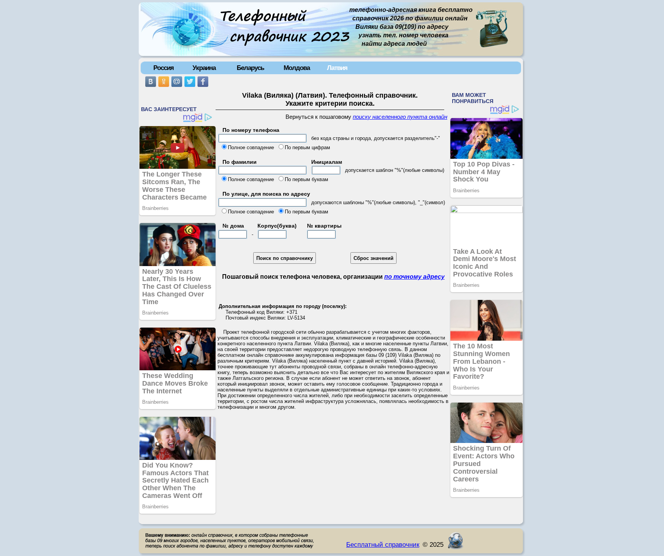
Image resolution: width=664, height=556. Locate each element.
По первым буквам (306, 179)
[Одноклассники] (163, 81)
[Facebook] (203, 81)
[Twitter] (189, 81)
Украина (204, 68)
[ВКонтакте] (150, 81)
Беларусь (250, 68)
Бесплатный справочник (382, 544)
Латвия (337, 68)
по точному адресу (414, 276)
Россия (163, 68)
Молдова (297, 68)
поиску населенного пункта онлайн (400, 117)
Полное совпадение (251, 147)
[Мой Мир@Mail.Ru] (176, 81)
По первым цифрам (307, 147)
